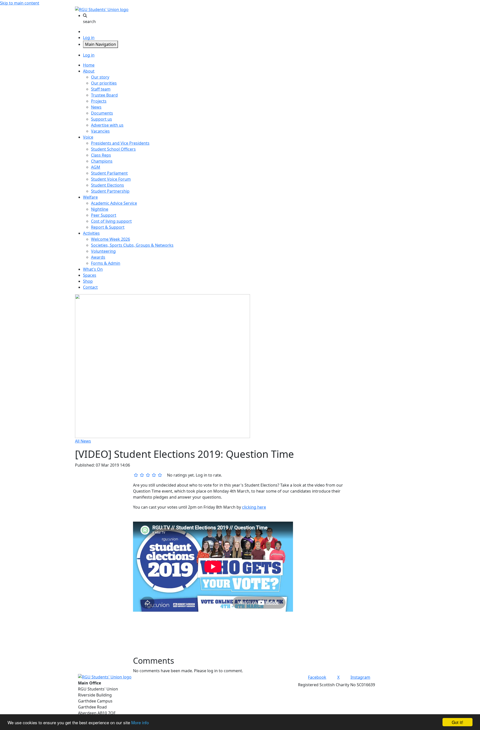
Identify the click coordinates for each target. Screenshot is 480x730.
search (89, 21)
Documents (102, 113)
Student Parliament (109, 173)
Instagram (360, 677)
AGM (95, 167)
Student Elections (107, 185)
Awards (98, 257)
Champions (101, 161)
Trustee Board (104, 95)
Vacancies (100, 131)
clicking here (254, 507)
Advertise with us (107, 125)
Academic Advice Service (114, 203)
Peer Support (103, 215)
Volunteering (103, 251)
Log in (88, 37)
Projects (98, 101)
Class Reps (101, 155)
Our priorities (104, 83)
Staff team (100, 89)
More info (140, 722)
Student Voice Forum (111, 179)
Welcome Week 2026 (110, 239)
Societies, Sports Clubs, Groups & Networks (132, 245)
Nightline (99, 209)
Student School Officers (113, 149)
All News (83, 441)
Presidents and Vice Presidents (120, 143)
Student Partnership (110, 191)
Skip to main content (19, 3)
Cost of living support (111, 221)
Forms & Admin (105, 263)
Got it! (457, 722)
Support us (101, 119)
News (96, 107)
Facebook (317, 677)
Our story (100, 77)
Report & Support (107, 227)
